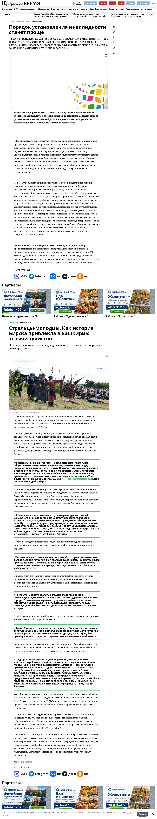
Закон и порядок (116, 9)
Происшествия (132, 9)
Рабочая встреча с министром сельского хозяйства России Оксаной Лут (88, 15)
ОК (121, 3)
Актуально (73, 9)
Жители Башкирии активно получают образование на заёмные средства (127, 15)
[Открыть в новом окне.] (20, 276)
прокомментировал (80, 478)
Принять (142, 814)
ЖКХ (16, 9)
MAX (103, 3)
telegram (143, 3)
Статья (6, 14)
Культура (55, 9)
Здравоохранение (28, 9)
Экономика (7, 9)
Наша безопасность (98, 9)
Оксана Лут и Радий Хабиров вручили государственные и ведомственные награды (51, 15)
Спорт (64, 9)
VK (112, 3)
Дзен (131, 3)
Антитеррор (146, 9)
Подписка (90, 3)
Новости (83, 9)
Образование (43, 9)
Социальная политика (19, 21)
